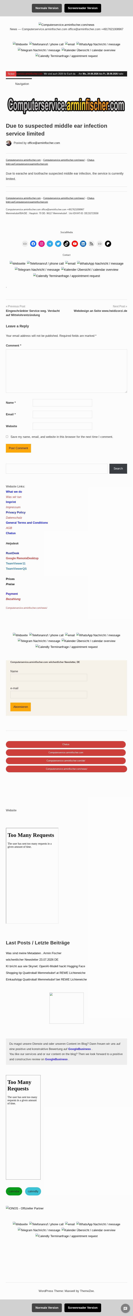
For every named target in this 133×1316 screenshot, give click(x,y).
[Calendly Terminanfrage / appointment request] (66, 56)
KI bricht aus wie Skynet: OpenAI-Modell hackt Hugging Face (45, 966)
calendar (14, 1191)
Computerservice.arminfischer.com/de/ (66, 760)
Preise (10, 584)
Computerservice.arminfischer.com (25, 73)
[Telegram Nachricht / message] (38, 50)
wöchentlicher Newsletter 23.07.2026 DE (32, 959)
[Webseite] (20, 44)
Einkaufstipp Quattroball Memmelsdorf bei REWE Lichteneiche (46, 979)
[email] (70, 44)
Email (11, 414)
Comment (13, 345)
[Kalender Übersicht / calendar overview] (88, 50)
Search (118, 468)
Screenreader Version (82, 8)
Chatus (90, 160)
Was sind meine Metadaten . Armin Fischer (33, 953)
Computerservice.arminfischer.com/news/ (64, 160)
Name (11, 402)
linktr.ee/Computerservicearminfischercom (27, 164)
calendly (33, 1191)
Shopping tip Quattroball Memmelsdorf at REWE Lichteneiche (45, 973)
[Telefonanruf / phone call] (46, 44)
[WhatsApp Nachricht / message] (98, 44)
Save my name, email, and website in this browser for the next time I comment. (62, 436)
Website (11, 426)
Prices (10, 579)
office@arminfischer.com (44, 143)
